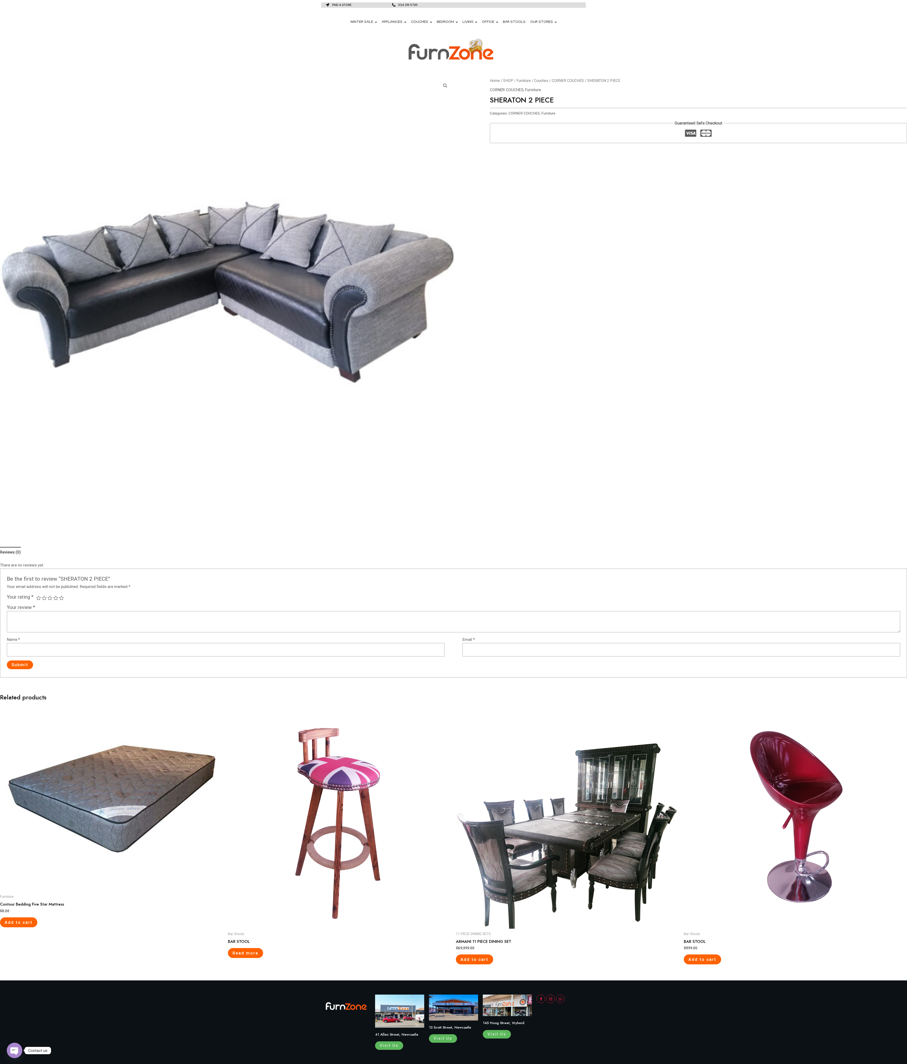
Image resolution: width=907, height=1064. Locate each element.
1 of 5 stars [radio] (38, 598)
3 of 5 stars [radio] (49, 598)
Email (468, 639)
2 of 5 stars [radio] (44, 598)
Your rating (20, 597)
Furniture (524, 80)
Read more (245, 953)
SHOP (508, 80)
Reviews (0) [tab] (10, 552)
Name (13, 639)
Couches (541, 80)
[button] (445, 85)
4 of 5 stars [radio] (55, 598)
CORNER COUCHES (568, 80)
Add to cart (19, 922)
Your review (21, 607)
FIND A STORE (342, 5)
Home (495, 80)
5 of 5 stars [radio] (61, 598)
